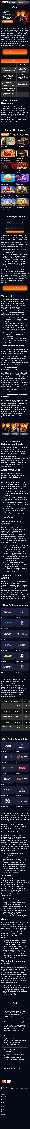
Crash (17, 134)
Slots (24, 134)
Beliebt (3, 134)
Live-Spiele (10, 134)
